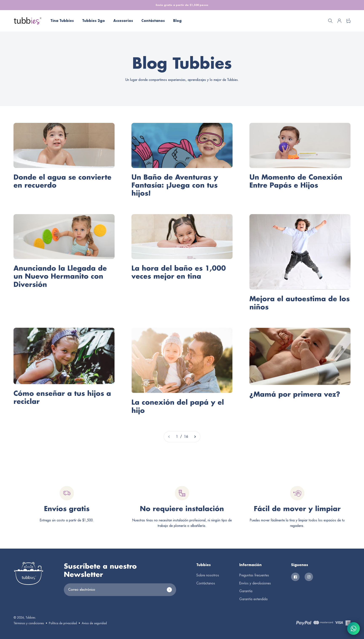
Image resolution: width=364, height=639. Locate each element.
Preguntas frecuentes (254, 575)
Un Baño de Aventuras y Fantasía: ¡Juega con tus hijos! (174, 185)
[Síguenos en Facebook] (295, 577)
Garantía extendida (253, 599)
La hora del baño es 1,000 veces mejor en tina (178, 272)
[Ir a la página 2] (195, 436)
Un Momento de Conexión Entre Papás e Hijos (295, 181)
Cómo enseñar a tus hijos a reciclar (62, 397)
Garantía (245, 591)
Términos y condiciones (28, 623)
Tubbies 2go (93, 21)
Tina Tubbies (62, 21)
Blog (177, 21)
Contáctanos (153, 21)
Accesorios (123, 21)
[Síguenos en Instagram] (309, 577)
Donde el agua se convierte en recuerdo (62, 181)
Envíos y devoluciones (255, 583)
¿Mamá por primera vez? (294, 394)
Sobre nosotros (207, 575)
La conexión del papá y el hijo (177, 406)
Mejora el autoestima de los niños (299, 302)
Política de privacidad (63, 623)
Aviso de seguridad (94, 623)
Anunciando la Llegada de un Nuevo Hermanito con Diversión (60, 276)
